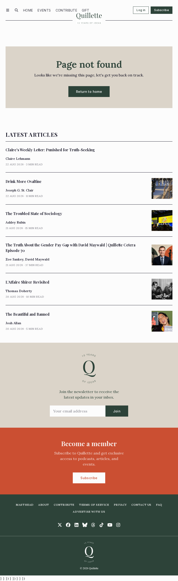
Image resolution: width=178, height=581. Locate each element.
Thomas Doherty (19, 291)
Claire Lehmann (18, 159)
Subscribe (161, 10)
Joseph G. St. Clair (20, 190)
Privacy (120, 504)
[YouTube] (110, 525)
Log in (141, 10)
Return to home (89, 92)
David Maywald (37, 259)
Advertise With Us (89, 511)
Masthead (25, 504)
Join (117, 411)
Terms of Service (94, 504)
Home (28, 10)
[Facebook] (68, 525)
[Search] (16, 10)
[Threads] (93, 525)
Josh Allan (13, 323)
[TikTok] (101, 525)
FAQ (159, 504)
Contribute (66, 10)
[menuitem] (28, 10)
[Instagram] (118, 525)
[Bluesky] (85, 525)
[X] (60, 525)
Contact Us (141, 504)
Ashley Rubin (15, 222)
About (43, 504)
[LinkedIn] (76, 525)
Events (44, 10)
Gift (85, 10)
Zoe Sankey (14, 259)
